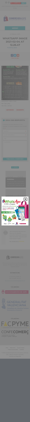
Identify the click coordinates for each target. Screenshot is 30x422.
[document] (15, 211)
